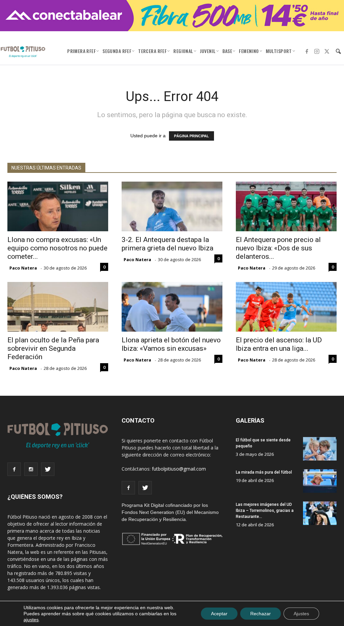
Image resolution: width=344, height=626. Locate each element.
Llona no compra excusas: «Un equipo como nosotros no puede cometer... (57, 248)
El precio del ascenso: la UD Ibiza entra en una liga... (279, 344)
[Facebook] (307, 51)
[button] (338, 51)
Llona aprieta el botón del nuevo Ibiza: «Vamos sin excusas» (171, 344)
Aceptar (219, 613)
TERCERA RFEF (152, 50)
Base (227, 50)
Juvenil (208, 50)
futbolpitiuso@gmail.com (179, 469)
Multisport (279, 50)
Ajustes (301, 613)
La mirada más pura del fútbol (264, 472)
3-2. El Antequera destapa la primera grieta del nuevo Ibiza (167, 244)
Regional (183, 50)
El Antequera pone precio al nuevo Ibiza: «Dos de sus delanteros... (278, 248)
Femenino (249, 50)
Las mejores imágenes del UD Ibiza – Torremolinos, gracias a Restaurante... (265, 510)
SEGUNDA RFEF (116, 50)
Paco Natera (23, 268)
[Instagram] (317, 51)
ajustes (31, 619)
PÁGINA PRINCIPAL (191, 136)
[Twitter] (327, 51)
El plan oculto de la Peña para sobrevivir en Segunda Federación (53, 348)
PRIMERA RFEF (81, 50)
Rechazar (260, 613)
